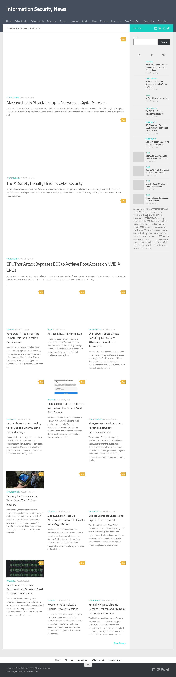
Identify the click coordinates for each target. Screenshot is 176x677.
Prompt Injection (138, 236)
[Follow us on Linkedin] (155, 28)
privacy (150, 233)
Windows (10, 329)
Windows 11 (137, 248)
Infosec (161, 224)
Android (145, 209)
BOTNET (157, 209)
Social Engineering (160, 239)
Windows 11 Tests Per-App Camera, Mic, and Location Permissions (22, 338)
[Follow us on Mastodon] (159, 28)
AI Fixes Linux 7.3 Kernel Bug (64, 333)
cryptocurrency (157, 212)
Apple (150, 209)
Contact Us (82, 660)
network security (159, 230)
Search (136, 37)
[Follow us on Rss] (163, 28)
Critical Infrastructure (145, 212)
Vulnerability (149, 21)
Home (8, 21)
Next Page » (120, 643)
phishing (143, 233)
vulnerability (154, 244)
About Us (69, 660)
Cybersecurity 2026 (142, 221)
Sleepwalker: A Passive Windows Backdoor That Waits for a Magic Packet (66, 520)
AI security (139, 209)
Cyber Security (21, 21)
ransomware (151, 236)
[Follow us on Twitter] (168, 28)
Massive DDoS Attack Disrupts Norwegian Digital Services (56, 102)
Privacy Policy (115, 660)
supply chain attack (142, 242)
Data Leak (51, 21)
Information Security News (36, 9)
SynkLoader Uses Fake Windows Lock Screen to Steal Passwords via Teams (24, 589)
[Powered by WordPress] (16, 672)
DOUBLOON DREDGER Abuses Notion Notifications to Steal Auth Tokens (65, 408)
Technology (163, 21)
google (148, 224)
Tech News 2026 (160, 242)
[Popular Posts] (151, 55)
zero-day (147, 248)
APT (153, 209)
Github (143, 224)
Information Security (80, 21)
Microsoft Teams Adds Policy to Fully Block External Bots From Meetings (23, 428)
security (148, 239)
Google (62, 21)
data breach (158, 220)
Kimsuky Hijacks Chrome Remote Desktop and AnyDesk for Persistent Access (107, 609)
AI (134, 209)
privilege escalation (161, 233)
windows (164, 245)
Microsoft (115, 21)
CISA (162, 209)
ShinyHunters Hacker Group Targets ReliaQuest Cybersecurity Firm (105, 428)
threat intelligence (140, 245)
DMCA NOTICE (98, 660)
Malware (104, 21)
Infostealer (148, 227)
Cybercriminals (37, 21)
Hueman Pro (33, 672)
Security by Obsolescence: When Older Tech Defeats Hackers (22, 500)
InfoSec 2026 (138, 227)
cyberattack (138, 214)
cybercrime (151, 214)
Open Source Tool (132, 21)
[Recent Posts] (139, 55)
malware (138, 230)
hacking (154, 224)
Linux (94, 21)
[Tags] (164, 55)
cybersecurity (154, 217)
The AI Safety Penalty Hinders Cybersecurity (44, 183)
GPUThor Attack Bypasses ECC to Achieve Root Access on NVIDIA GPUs (157, 128)
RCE (160, 236)
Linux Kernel (161, 227)
